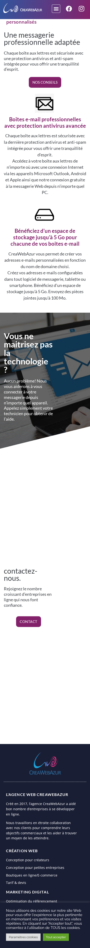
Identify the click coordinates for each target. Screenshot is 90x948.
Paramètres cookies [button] (23, 937)
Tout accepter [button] (56, 937)
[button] (56, 9)
